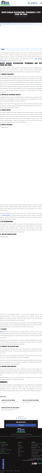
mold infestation (6, 215)
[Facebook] (3, 460)
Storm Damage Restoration (36, 449)
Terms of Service (10, 470)
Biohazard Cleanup (35, 452)
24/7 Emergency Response (36, 458)
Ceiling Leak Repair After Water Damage (10, 407)
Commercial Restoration (35, 456)
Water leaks (3, 331)
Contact (19, 455)
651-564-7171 (34, 3)
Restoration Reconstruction (36, 455)
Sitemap (2, 472)
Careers (19, 454)
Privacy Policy (2, 470)
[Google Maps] (3, 468)
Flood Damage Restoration (36, 450)
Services (19, 445)
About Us (20, 448)
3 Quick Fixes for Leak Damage (8, 400)
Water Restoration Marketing (37, 460)
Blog (4, 23)
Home (1, 23)
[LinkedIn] (3, 466)
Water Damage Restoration (36, 444)
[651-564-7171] (29, 3)
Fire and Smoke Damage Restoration (36, 447)
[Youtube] (3, 464)
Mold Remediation (34, 445)
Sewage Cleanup (34, 453)
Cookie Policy (16, 470)
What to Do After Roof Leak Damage (31, 400)
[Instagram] (3, 462)
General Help (8, 23)
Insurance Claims (21, 451)
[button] (40, 3)
